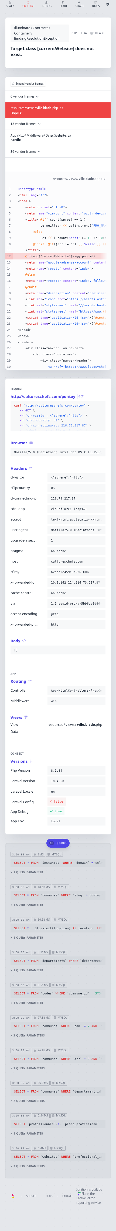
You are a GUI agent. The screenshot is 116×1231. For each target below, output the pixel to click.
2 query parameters (29, 1101)
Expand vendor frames (30, 83)
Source (31, 1196)
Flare (84, 1194)
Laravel (67, 1196)
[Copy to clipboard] (100, 405)
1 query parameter (28, 872)
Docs (49, 1196)
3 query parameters (29, 1035)
